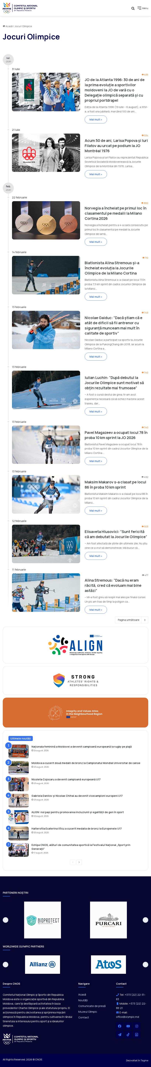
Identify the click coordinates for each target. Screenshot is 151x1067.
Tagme (144, 1060)
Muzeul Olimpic (87, 1011)
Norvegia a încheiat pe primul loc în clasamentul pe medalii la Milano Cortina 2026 (115, 213)
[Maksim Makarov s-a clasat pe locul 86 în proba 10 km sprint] (46, 494)
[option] (42, 920)
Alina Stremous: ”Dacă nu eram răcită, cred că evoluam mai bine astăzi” (113, 585)
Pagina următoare (128, 620)
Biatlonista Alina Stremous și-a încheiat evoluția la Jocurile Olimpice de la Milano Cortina (112, 268)
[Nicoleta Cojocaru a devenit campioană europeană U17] (18, 784)
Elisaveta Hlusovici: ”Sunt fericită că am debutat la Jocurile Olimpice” (116, 534)
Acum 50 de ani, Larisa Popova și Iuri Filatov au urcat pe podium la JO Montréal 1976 (116, 145)
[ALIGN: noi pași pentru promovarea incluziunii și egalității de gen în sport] (18, 817)
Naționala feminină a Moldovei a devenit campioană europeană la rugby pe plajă (81, 746)
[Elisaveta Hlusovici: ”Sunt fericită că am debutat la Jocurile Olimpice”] (46, 544)
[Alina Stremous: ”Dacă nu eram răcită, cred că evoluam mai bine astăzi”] (46, 592)
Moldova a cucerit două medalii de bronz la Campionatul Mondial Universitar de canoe (85, 763)
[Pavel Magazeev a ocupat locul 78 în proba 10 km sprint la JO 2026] (46, 445)
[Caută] (133, 9)
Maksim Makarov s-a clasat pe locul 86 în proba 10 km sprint (115, 485)
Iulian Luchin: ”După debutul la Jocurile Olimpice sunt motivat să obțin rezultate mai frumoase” (114, 382)
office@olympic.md (127, 1017)
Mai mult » (95, 119)
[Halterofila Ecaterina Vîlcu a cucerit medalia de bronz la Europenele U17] (18, 833)
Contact (83, 1017)
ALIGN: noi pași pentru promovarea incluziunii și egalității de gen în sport (77, 812)
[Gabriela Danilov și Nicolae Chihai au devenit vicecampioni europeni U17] (18, 801)
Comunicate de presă (92, 1006)
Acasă (9, 26)
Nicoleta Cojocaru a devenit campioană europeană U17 (66, 779)
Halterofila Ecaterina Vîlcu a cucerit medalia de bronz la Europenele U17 (76, 828)
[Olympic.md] (20, 8)
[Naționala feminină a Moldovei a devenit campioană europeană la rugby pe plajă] (18, 751)
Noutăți (83, 1000)
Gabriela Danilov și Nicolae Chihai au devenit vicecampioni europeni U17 (77, 795)
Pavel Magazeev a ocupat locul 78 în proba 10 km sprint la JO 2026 (116, 435)
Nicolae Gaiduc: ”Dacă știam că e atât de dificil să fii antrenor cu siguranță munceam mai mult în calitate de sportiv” (113, 325)
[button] (5, 920)
